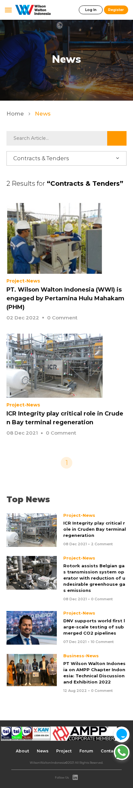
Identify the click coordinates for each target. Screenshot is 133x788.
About (22, 751)
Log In (91, 9)
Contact (109, 751)
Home (16, 113)
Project (64, 751)
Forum (86, 751)
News (42, 751)
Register (116, 9)
